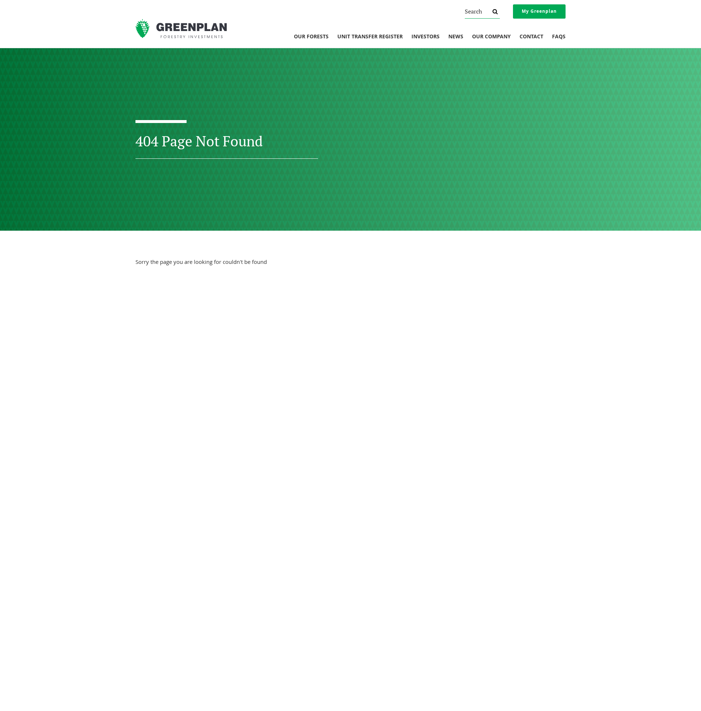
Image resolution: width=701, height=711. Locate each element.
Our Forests (311, 36)
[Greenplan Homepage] (181, 29)
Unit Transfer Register (370, 36)
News (455, 36)
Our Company (491, 36)
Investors (425, 36)
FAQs (559, 36)
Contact (531, 36)
